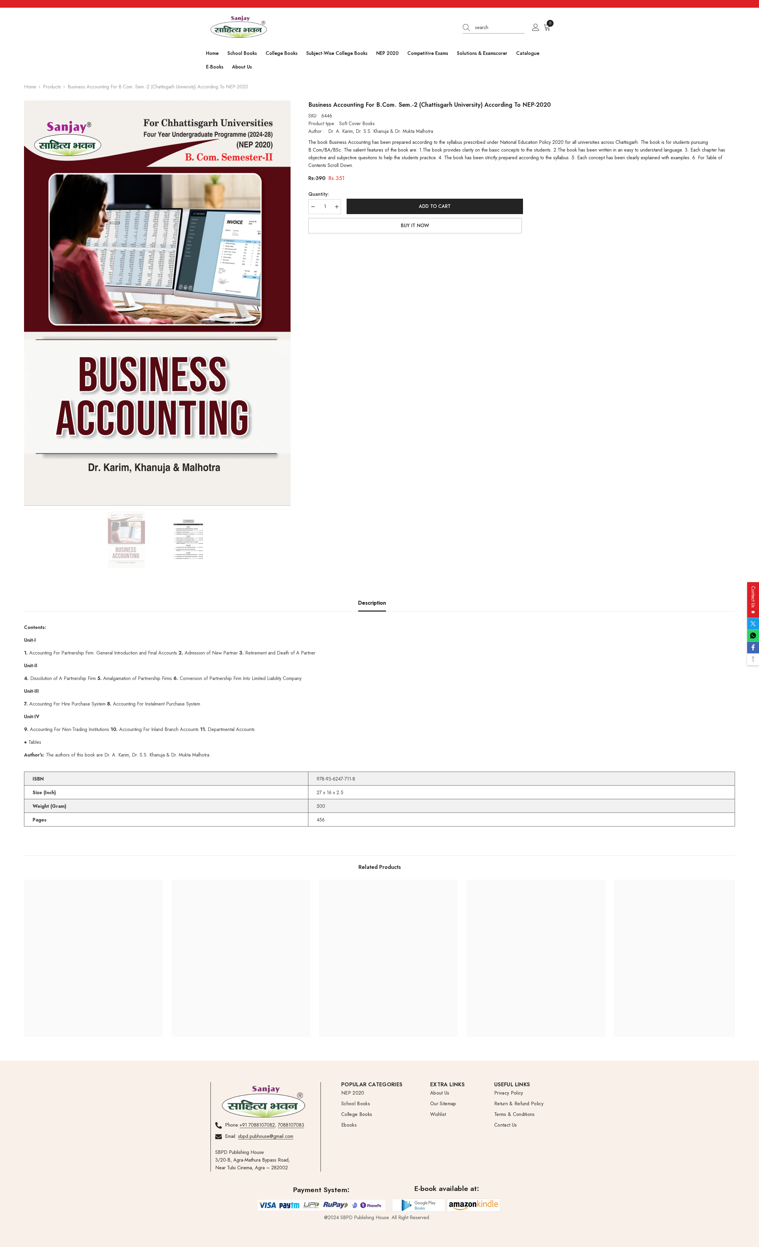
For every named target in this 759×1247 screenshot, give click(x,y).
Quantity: (318, 194)
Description (372, 603)
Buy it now (415, 225)
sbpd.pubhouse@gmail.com (265, 1136)
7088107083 (291, 1125)
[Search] (494, 28)
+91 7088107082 (257, 1125)
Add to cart (433, 206)
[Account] (535, 27)
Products (52, 86)
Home (30, 86)
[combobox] (500, 27)
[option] (157, 303)
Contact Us (753, 598)
